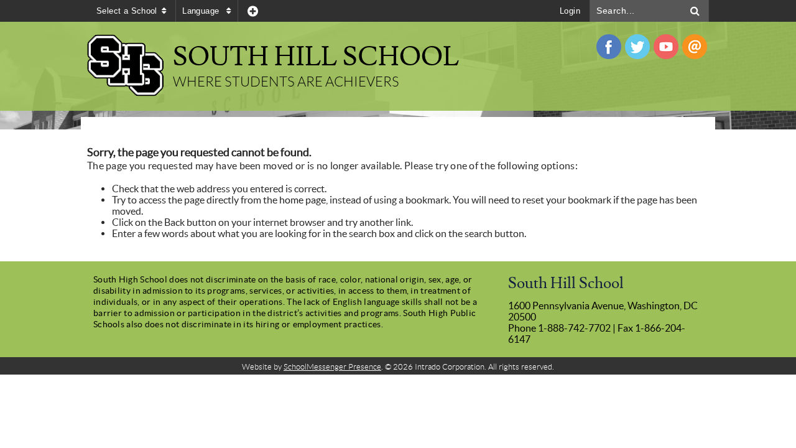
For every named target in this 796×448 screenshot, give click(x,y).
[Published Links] (252, 11)
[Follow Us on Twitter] (637, 46)
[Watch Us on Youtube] (666, 46)
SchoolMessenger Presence (332, 366)
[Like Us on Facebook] (608, 46)
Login (570, 11)
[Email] (694, 46)
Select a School (126, 11)
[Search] (695, 11)
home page (302, 199)
